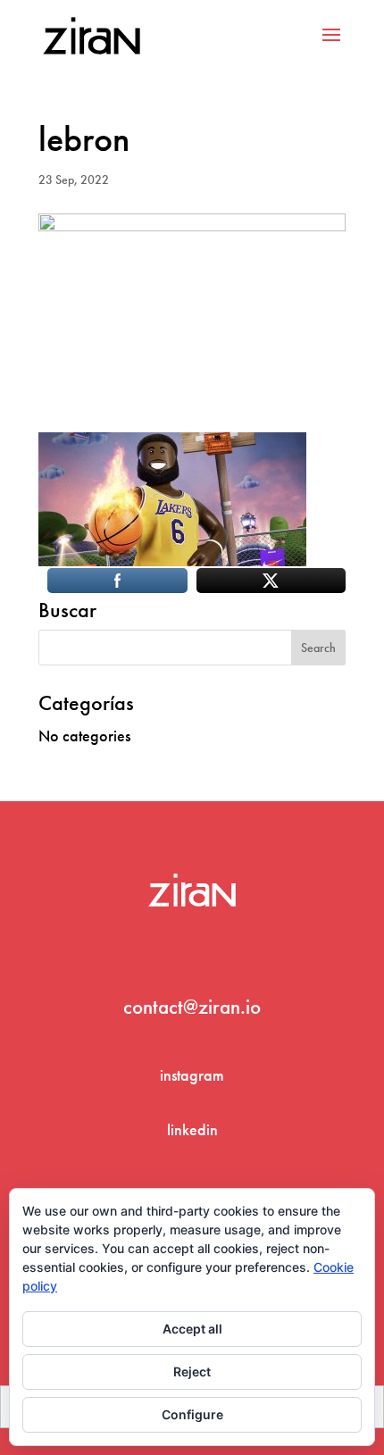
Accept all (192, 1328)
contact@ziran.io (192, 1006)
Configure (192, 1414)
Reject (192, 1371)
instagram (192, 1075)
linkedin (192, 1129)
